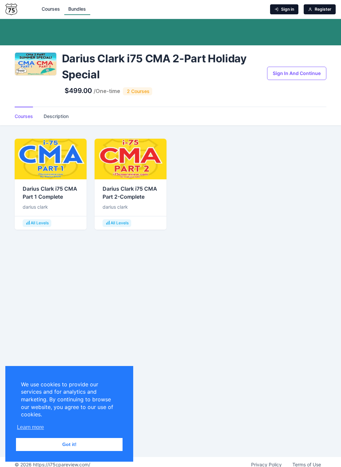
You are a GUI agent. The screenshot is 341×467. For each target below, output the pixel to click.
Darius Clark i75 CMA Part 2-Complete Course (130, 196)
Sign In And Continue (297, 73)
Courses (51, 9)
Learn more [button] (30, 427)
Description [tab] (56, 116)
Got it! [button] (69, 444)
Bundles (77, 9)
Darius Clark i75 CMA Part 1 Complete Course (50, 196)
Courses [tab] (24, 116)
